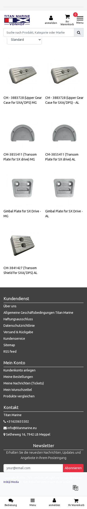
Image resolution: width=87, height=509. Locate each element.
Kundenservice (14, 338)
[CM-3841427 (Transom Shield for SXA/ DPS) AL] (22, 245)
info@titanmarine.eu (22, 428)
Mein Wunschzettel (17, 390)
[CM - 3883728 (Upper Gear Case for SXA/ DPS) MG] (22, 74)
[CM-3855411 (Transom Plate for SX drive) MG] (22, 131)
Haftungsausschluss (18, 319)
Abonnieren (73, 468)
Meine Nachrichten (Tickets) (23, 383)
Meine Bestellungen (18, 377)
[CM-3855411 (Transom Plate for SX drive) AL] (64, 131)
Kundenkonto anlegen (19, 370)
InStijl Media (11, 482)
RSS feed (9, 351)
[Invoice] (77, 490)
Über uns (9, 306)
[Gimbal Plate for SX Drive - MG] (22, 188)
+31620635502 (17, 421)
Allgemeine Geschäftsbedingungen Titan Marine (38, 312)
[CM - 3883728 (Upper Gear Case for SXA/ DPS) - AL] (64, 74)
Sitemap (9, 345)
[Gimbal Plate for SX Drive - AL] (64, 188)
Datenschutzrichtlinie (19, 325)
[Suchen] (79, 32)
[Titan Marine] (17, 20)
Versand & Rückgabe (18, 332)
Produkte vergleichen (19, 396)
